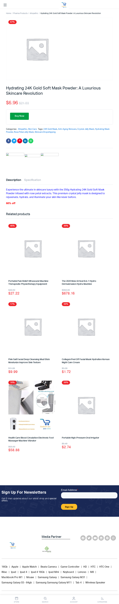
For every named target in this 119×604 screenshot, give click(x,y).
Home (8, 13)
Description (13, 180)
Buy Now (19, 116)
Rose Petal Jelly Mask (24, 132)
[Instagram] (113, 538)
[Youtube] (95, 538)
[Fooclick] (64, 5)
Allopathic (34, 13)
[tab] (13, 180)
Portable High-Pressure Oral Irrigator (80, 438)
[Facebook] (83, 538)
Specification (32, 180)
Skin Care (32, 129)
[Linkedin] (101, 538)
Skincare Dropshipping (45, 132)
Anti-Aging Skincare (67, 129)
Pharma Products (20, 13)
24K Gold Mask (50, 129)
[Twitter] (89, 538)
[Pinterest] (107, 538)
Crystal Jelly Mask (85, 129)
